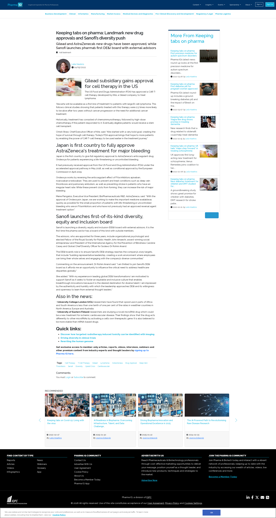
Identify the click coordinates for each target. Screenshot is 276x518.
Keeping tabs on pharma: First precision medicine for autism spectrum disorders (184, 53)
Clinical (72, 14)
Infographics (13, 472)
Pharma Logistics (223, 14)
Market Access (113, 14)
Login (68, 377)
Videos (10, 468)
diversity (79, 366)
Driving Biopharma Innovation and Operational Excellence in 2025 (156, 422)
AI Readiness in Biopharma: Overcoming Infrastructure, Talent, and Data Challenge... (113, 423)
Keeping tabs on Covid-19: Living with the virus (65, 422)
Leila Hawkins (78, 64)
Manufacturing (98, 14)
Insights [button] (208, 5)
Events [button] (221, 5)
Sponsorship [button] (234, 5)
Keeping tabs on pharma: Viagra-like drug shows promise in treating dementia (183, 120)
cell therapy (70, 363)
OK (211, 513)
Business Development (56, 14)
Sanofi (70, 366)
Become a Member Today (87, 479)
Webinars (42, 464)
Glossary (41, 468)
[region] (138, 513)
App (39, 472)
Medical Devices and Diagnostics (138, 14)
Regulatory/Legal (204, 14)
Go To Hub (212, 215)
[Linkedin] (248, 498)
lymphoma (105, 363)
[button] (40, 420)
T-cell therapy (84, 363)
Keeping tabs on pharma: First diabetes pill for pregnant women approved (184, 86)
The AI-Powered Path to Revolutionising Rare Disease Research (206, 422)
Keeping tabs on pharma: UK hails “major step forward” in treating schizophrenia (184, 148)
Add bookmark (65, 52)
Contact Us (80, 460)
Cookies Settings (193, 503)
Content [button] (196, 5)
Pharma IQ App (82, 483)
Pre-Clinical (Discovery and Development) (175, 14)
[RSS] (267, 498)
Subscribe (78, 377)
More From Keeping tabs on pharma (192, 38)
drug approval (131, 363)
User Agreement (82, 468)
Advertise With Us (83, 464)
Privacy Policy (172, 503)
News (40, 460)
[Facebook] (253, 498)
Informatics (83, 14)
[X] (257, 498)
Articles (10, 464)
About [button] (248, 5)
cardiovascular (104, 366)
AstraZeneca (117, 363)
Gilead (95, 363)
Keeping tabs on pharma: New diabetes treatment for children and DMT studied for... (184, 182)
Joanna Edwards (103, 438)
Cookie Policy (81, 472)
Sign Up (270, 4)
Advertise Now (149, 480)
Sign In (259, 4)
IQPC (149, 497)
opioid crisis (90, 366)
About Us (79, 475)
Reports (11, 460)
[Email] (263, 498)
